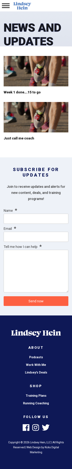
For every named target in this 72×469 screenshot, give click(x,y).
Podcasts (36, 357)
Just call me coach (19, 138)
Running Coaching (36, 403)
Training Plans (36, 395)
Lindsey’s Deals (36, 372)
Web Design (33, 447)
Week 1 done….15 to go (22, 92)
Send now (36, 301)
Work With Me (36, 365)
